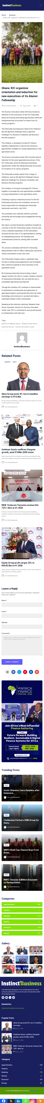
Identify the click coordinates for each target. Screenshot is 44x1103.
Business (12, 15)
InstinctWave (34, 1091)
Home (4, 15)
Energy (15, 417)
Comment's (6, 633)
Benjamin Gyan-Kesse (29, 324)
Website (4, 622)
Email (4, 612)
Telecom (22, 473)
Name (4, 600)
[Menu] (40, 5)
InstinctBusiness (11, 106)
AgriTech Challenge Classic (11, 324)
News (15, 362)
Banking (7, 362)
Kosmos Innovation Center (24, 327)
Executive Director (8, 327)
